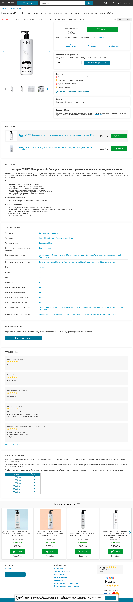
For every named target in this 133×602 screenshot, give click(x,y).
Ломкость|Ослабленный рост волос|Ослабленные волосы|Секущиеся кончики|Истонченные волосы (77, 314)
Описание (15, 19)
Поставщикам (59, 574)
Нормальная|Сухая (46, 243)
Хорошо (110, 598)
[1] (98, 3)
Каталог (13, 8)
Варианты (72, 19)
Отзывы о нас (59, 19)
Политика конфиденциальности (66, 586)
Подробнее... (116, 572)
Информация (60, 565)
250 (40, 272)
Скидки (82, 19)
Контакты (9, 565)
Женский (42, 267)
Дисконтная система (62, 572)
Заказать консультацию (97, 63)
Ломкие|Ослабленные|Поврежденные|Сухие (56, 238)
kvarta (11, 3)
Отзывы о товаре (44, 19)
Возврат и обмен (60, 577)
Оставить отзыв (71, 25)
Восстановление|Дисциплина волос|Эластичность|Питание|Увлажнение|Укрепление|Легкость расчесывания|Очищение (81, 308)
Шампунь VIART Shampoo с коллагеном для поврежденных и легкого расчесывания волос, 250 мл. (57, 136)
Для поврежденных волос (49, 233)
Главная (4, 8)
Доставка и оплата (61, 580)
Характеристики (29, 19)
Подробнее (100, 37)
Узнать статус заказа (15, 574)
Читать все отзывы (12, 444)
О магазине (58, 569)
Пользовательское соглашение (66, 583)
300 (40, 277)
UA (125, 3)
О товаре (5, 19)
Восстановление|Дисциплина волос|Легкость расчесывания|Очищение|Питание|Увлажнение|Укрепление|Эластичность (80, 256)
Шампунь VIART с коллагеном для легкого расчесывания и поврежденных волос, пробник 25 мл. (56, 149)
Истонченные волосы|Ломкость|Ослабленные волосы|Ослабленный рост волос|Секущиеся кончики (77, 262)
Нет (40, 282)
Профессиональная (46, 248)
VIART (21, 8)
